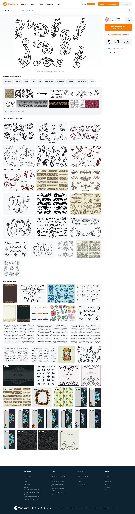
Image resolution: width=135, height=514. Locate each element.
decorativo (60, 82)
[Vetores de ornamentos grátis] (85, 156)
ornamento (49, 82)
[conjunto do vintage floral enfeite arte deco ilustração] (45, 375)
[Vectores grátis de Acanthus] (19, 156)
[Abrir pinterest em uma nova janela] (41, 508)
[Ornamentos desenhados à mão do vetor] (15, 249)
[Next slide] (99, 81)
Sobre (79, 482)
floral (26, 82)
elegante (70, 82)
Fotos (32, 4)
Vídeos (41, 4)
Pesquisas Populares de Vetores (58, 485)
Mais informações (111, 53)
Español (106, 479)
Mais (58, 4)
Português (107, 482)
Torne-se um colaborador (81, 485)
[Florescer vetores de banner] (88, 249)
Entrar (126, 4)
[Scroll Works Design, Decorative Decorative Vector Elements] (52, 204)
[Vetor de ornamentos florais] (52, 132)
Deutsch (107, 484)
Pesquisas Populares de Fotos (58, 489)
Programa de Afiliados (58, 482)
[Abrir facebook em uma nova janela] (32, 508)
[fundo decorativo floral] (18, 375)
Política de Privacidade (100, 508)
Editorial (50, 4)
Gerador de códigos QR (31, 499)
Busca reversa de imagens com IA (32, 493)
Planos (84, 4)
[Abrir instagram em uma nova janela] (35, 508)
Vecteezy (27, 479)
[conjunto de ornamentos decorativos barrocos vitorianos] (66, 249)
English (106, 476)
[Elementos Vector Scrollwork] (52, 227)
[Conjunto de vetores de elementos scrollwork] (32, 293)
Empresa (27, 484)
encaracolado (82, 82)
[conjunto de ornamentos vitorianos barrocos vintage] (12, 268)
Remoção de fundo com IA (32, 497)
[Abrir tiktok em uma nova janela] (44, 508)
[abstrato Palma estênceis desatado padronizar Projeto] (63, 397)
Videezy (26, 482)
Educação (27, 487)
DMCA (53, 479)
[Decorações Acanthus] (85, 204)
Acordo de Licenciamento (59, 476)
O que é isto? (119, 48)
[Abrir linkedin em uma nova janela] (38, 508)
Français (107, 487)
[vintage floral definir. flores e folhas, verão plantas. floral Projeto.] (63, 313)
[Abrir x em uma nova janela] (47, 508)
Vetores (23, 4)
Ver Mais (92, 104)
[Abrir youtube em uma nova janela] (50, 508)
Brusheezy (27, 476)
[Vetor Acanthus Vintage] (42, 249)
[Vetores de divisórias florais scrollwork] (52, 180)
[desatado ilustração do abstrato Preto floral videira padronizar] (27, 440)
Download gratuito (118, 27)
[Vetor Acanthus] (19, 132)
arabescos (7, 82)
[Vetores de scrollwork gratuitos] (19, 180)
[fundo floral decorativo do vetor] (69, 440)
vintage (17, 82)
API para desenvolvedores (32, 490)
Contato (80, 479)
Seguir (129, 20)
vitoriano (93, 82)
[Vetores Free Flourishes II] (52, 156)
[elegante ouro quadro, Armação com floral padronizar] (42, 397)
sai (40, 82)
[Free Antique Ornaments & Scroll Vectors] (85, 227)
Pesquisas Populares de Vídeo (58, 493)
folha (33, 82)
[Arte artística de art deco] (61, 293)
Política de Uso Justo (114, 508)
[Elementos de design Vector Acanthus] (85, 180)
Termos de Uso (89, 508)
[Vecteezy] (10, 4)
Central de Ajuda (83, 476)
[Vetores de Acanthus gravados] (19, 227)
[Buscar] (124, 10)
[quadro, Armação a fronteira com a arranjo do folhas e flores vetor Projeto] (81, 397)
